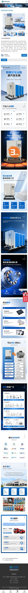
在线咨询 (24, 55)
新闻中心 (17, 592)
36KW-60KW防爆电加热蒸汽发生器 (11, 558)
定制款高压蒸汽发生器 (9, 560)
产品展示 (10, 592)
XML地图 (17, 588)
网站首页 (3, 592)
